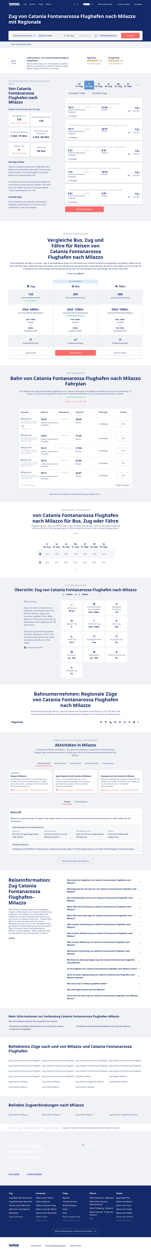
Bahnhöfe (13, 1213)
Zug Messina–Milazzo (118, 1081)
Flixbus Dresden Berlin (46, 1209)
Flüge (41, 4)
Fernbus (32, 4)
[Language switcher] (88, 4)
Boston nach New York (19, 1205)
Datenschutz (75, 1245)
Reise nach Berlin (124, 1201)
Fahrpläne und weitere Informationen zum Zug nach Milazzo (103, 1026)
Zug (25, 4)
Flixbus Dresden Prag (46, 1205)
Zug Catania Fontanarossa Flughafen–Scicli (61, 1076)
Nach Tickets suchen (19, 123)
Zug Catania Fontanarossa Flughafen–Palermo (29, 1060)
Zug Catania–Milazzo (51, 1081)
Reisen (119, 1193)
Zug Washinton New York (20, 1201)
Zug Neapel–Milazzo (118, 1076)
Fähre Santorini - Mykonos (102, 1198)
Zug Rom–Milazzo (83, 1076)
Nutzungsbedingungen (55, 1245)
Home (11, 1128)
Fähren (48, 4)
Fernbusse (41, 1193)
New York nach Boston (19, 1209)
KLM (65, 1213)
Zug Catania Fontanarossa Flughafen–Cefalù (128, 1060)
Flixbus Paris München (46, 1213)
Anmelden (138, 4)
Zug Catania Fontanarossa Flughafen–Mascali (96, 1071)
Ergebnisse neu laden (74, 401)
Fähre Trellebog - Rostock (101, 1208)
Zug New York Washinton (20, 1198)
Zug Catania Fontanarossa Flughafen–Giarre (128, 1071)
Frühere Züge (29, 485)
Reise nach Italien (124, 1213)
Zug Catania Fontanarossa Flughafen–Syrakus (62, 1060)
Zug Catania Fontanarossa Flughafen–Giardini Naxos (31, 1076)
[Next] (138, 85)
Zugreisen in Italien (32, 1128)
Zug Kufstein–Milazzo (85, 1087)
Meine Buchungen (105, 4)
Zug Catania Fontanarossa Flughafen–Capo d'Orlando (66, 1065)
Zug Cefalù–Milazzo (50, 1087)
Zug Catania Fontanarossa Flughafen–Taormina (29, 1065)
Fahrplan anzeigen (19, 153)
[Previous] (40, 545)
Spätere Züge (122, 485)
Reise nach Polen (124, 1209)
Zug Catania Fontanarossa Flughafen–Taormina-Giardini (100, 1060)
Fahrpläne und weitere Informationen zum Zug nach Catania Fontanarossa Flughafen (36, 1027)
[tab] (77, 93)
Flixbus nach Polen (44, 1198)
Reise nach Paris (123, 1205)
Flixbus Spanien (43, 1201)
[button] (70, 35)
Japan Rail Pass (123, 1198)
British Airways (69, 1205)
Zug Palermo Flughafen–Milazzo (90, 1081)
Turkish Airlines (70, 1201)
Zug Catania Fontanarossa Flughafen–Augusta (29, 1071)
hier (100, 494)
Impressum (36, 1245)
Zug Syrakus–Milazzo (17, 1087)
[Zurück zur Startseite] (15, 4)
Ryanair (66, 1198)
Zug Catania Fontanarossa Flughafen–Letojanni (96, 1065)
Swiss (65, 1209)
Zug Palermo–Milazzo (18, 1081)
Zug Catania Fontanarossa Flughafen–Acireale (62, 1071)
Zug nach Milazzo (51, 1128)
